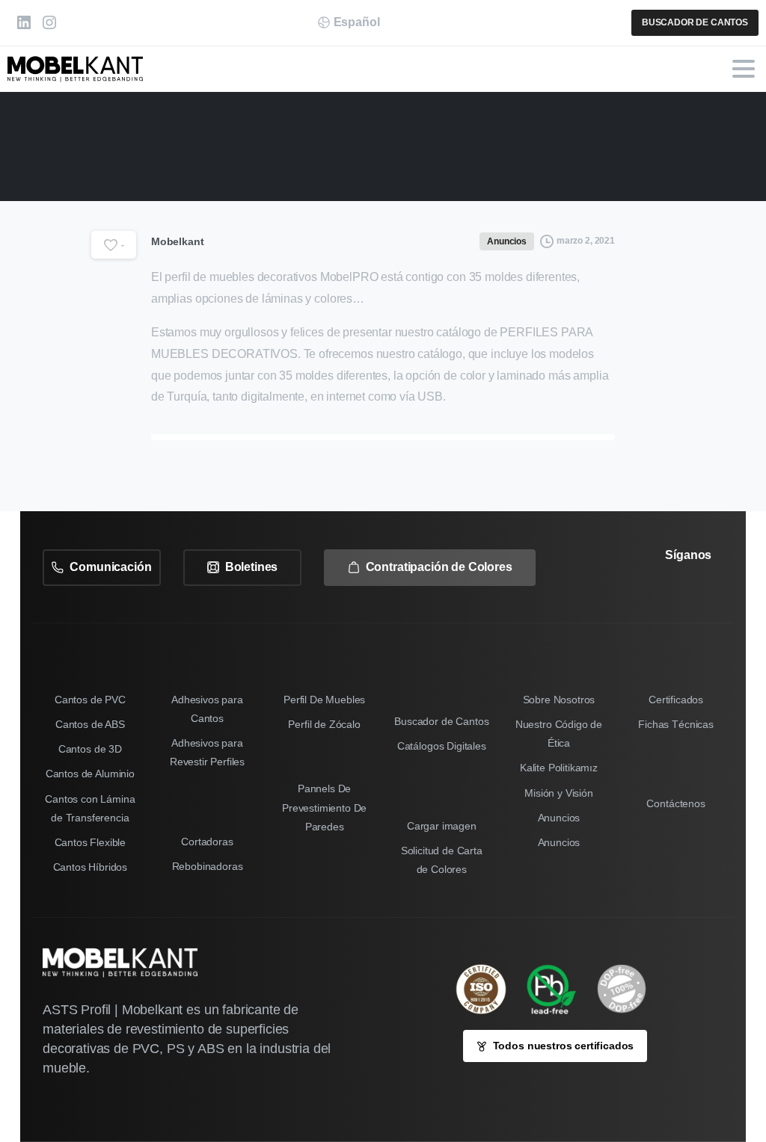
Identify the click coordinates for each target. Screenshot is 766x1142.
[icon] (629, 989)
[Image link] (558, 989)
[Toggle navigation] (744, 68)
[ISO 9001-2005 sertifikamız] (488, 989)
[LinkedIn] (24, 23)
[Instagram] (49, 23)
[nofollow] (660, 597)
